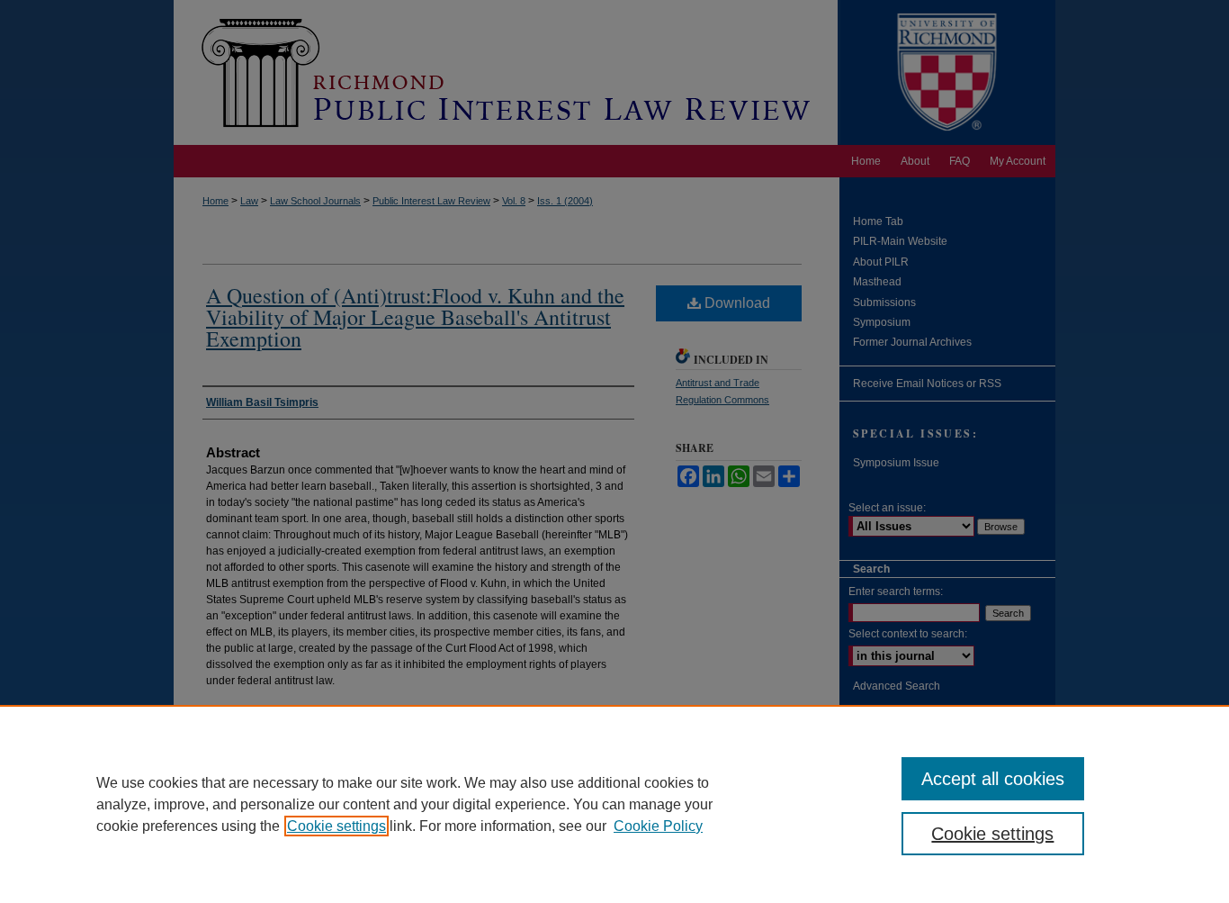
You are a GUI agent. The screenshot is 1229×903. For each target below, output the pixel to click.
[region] (614, 804)
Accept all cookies (992, 779)
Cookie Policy (658, 826)
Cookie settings (336, 826)
